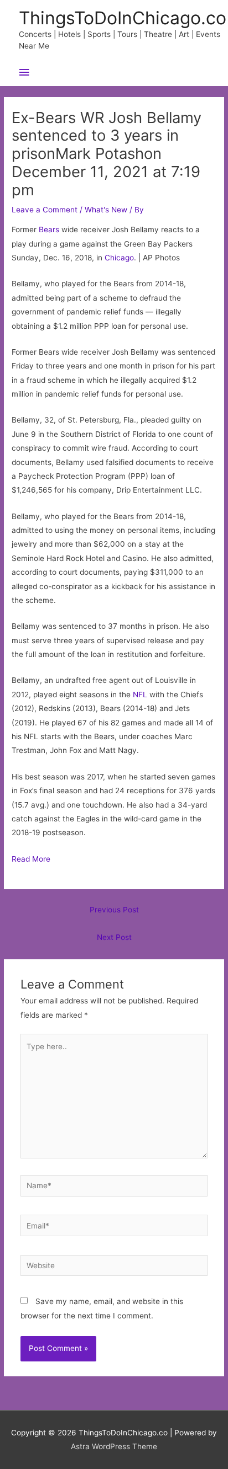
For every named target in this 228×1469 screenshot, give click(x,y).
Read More (31, 858)
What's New (106, 209)
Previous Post (114, 909)
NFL (140, 694)
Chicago (119, 257)
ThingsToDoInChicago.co (122, 18)
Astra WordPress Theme (114, 1446)
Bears (49, 229)
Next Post (114, 937)
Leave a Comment (44, 209)
